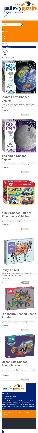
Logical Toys (5, 51)
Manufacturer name (7, 42)
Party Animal (10, 270)
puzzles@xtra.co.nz (10, 396)
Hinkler (4, 49)
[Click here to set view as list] (5, 54)
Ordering (4, 43)
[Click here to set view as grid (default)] (4, 52)
